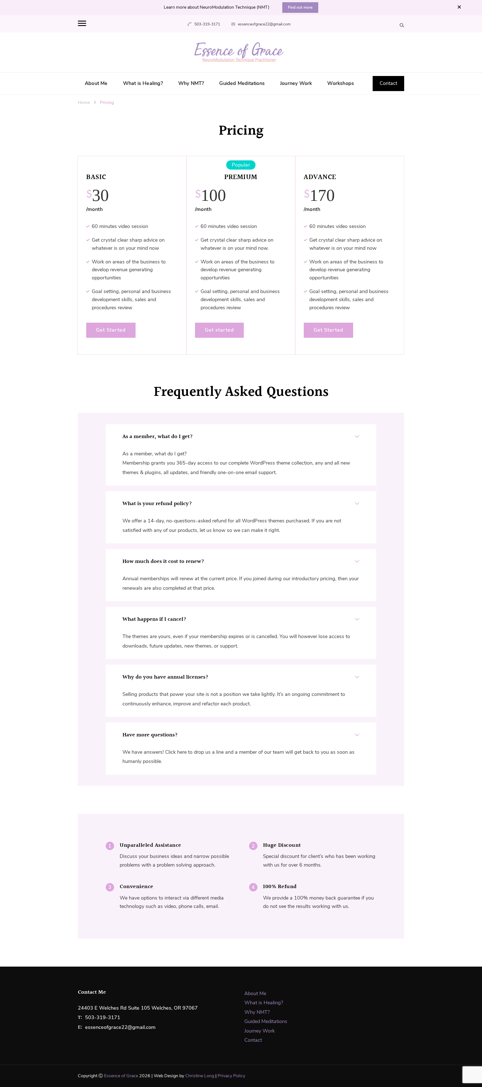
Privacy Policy (231, 1076)
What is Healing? (143, 83)
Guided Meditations (242, 83)
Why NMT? (191, 83)
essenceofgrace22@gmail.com (264, 24)
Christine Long (199, 1076)
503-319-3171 (207, 24)
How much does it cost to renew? (163, 561)
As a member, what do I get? (157, 436)
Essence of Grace (121, 1076)
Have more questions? (150, 735)
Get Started (111, 330)
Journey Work (296, 83)
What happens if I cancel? (154, 619)
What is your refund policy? (157, 503)
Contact (388, 83)
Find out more (300, 7)
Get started (219, 330)
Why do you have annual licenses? (165, 677)
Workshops (340, 83)
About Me (96, 83)
